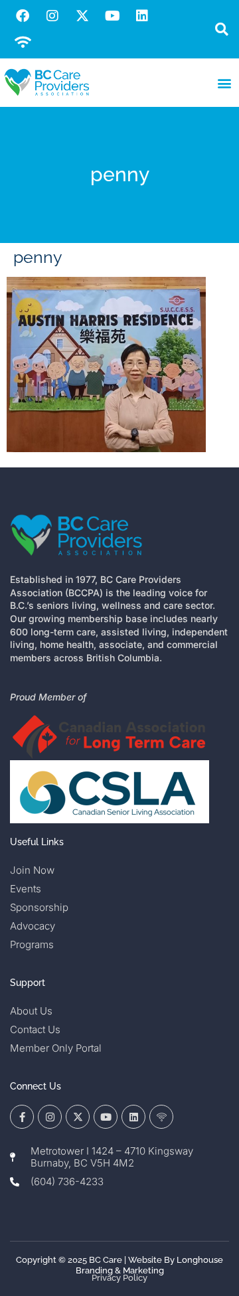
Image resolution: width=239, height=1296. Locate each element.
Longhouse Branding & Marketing (150, 1265)
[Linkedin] (142, 16)
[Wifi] (22, 42)
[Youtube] (112, 16)
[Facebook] (22, 16)
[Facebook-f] (22, 1117)
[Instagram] (52, 16)
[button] (221, 29)
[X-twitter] (82, 16)
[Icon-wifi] (161, 1117)
